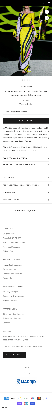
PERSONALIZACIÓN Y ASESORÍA (19, 164)
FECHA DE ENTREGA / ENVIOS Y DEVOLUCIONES (21, 185)
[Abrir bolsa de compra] (49, 3)
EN (6, 407)
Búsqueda (7, 278)
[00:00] (26, 41)
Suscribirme (14, 355)
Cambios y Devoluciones (13, 296)
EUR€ (25, 367)
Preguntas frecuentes (12, 265)
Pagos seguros (9, 269)
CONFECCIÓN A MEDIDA (15, 158)
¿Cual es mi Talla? (9, 192)
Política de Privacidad (12, 318)
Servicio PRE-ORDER (12, 238)
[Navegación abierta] (3, 3)
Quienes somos (9, 233)
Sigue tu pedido (10, 300)
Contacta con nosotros (12, 273)
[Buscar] (44, 3)
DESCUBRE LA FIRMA (11, 200)
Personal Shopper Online (14, 242)
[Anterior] (17, 79)
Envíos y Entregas (10, 291)
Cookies (6, 322)
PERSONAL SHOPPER (26, 150)
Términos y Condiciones (13, 314)
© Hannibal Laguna (26, 373)
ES (3, 407)
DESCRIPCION (8, 178)
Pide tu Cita (8, 251)
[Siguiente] (34, 79)
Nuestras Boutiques (11, 247)
